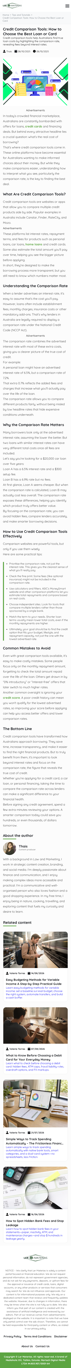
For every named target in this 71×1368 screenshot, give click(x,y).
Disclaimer (60, 1336)
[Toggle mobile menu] (67, 6)
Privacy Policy (12, 1336)
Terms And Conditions (38, 1336)
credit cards (33, 126)
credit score (11, 697)
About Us (27, 1346)
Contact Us (43, 1346)
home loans (33, 244)
